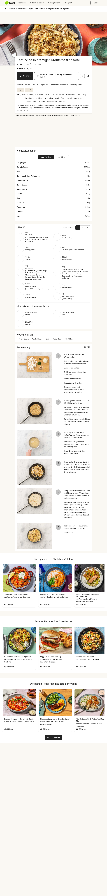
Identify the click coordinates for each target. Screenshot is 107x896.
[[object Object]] (82, 76)
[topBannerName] (53, 17)
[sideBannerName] (53, 132)
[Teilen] (88, 76)
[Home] (5, 8)
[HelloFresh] (10, 2)
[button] (53, 227)
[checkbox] (17, 68)
